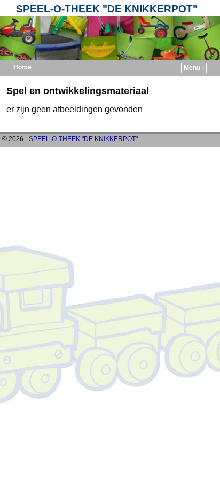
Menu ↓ (194, 68)
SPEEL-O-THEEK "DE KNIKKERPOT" (107, 8)
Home (22, 67)
